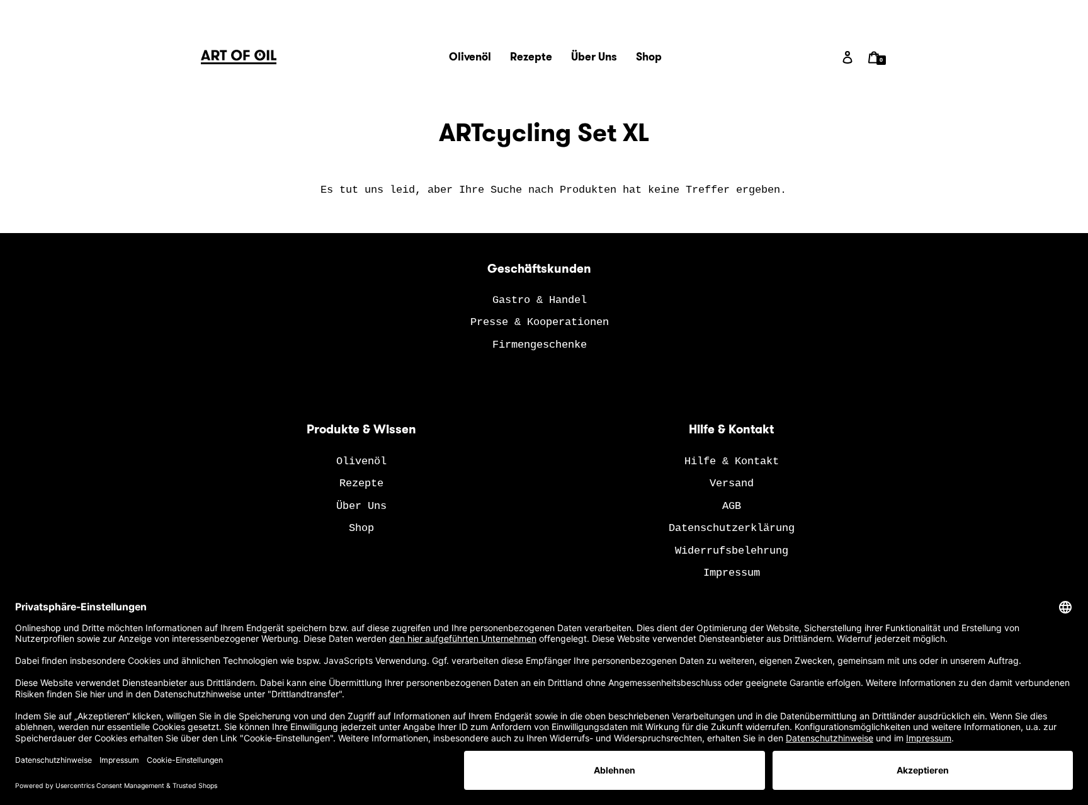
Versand (732, 483)
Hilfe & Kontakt (731, 461)
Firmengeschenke (539, 345)
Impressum (731, 573)
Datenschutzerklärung (732, 528)
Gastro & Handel (539, 300)
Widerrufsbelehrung (731, 551)
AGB (731, 506)
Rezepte (361, 483)
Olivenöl (361, 461)
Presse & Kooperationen (539, 322)
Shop (361, 528)
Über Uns (361, 506)
